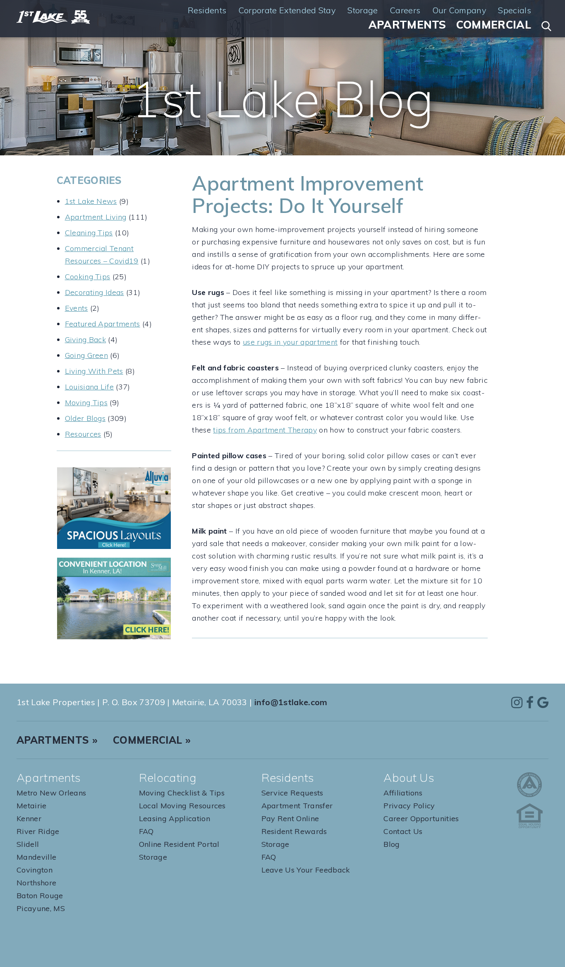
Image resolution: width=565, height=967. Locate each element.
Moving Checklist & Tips (182, 793)
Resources (83, 434)
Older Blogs (85, 418)
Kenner (29, 818)
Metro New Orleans (51, 793)
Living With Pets (94, 371)
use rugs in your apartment (290, 342)
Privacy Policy (409, 805)
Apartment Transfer (297, 805)
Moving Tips (86, 402)
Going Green (86, 355)
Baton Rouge (40, 895)
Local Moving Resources (182, 805)
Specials (514, 10)
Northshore (36, 882)
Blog (391, 844)
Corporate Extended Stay (287, 10)
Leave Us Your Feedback (305, 870)
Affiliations (402, 793)
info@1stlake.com (291, 702)
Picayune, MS (41, 908)
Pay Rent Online (290, 818)
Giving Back (85, 339)
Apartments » (57, 740)
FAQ (146, 831)
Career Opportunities (421, 818)
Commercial (493, 24)
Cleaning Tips (89, 232)
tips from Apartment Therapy (265, 430)
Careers (405, 10)
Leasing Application (174, 818)
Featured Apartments (102, 324)
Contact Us (402, 831)
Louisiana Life (89, 387)
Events (76, 308)
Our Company (459, 10)
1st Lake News (91, 201)
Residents (207, 10)
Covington (35, 870)
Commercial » (152, 740)
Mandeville (36, 857)
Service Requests (292, 793)
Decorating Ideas (94, 292)
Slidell (28, 844)
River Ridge (38, 831)
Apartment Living (96, 217)
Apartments (407, 24)
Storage (362, 10)
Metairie (32, 805)
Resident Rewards (294, 831)
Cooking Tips (87, 276)
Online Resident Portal (179, 844)
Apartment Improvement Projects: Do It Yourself (307, 194)
